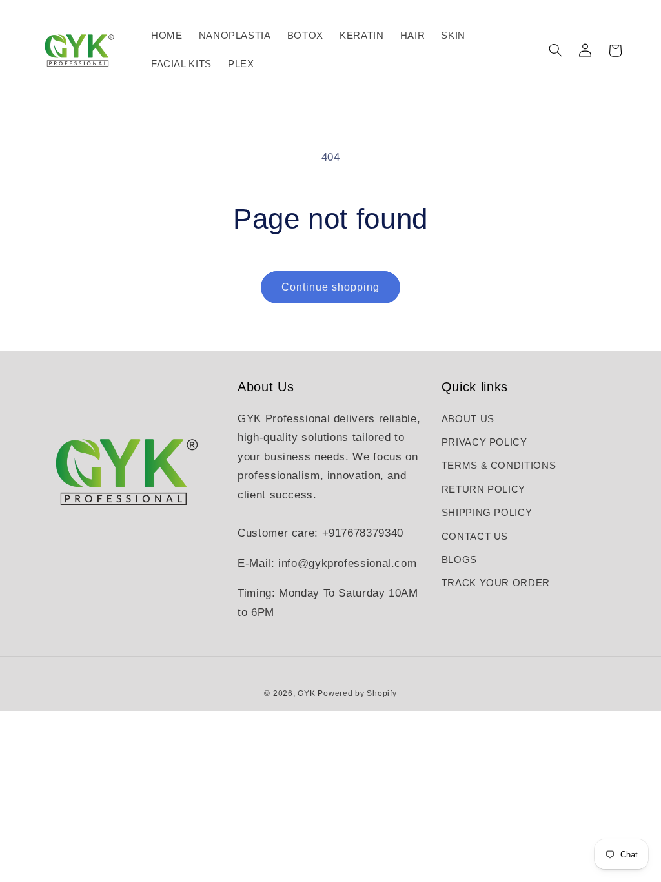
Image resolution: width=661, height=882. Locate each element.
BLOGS (459, 560)
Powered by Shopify (357, 693)
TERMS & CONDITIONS (499, 465)
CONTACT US (475, 536)
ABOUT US (468, 419)
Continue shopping (330, 287)
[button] (555, 50)
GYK (308, 693)
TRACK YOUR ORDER (496, 583)
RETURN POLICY (483, 489)
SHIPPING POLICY (487, 513)
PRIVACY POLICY (484, 442)
